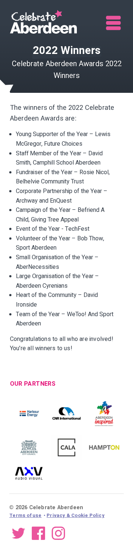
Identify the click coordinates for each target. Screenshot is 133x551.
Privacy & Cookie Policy (76, 515)
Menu (114, 23)
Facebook (38, 533)
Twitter (18, 533)
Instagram (58, 533)
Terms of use (25, 515)
